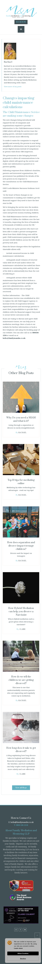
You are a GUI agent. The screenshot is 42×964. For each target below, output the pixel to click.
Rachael (22, 433)
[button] (21, 29)
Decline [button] (23, 959)
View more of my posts (12, 86)
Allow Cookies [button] (22, 953)
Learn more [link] (18, 948)
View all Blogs (21, 788)
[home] (21, 10)
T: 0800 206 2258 (21, 825)
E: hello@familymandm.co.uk (21, 822)
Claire (22, 629)
